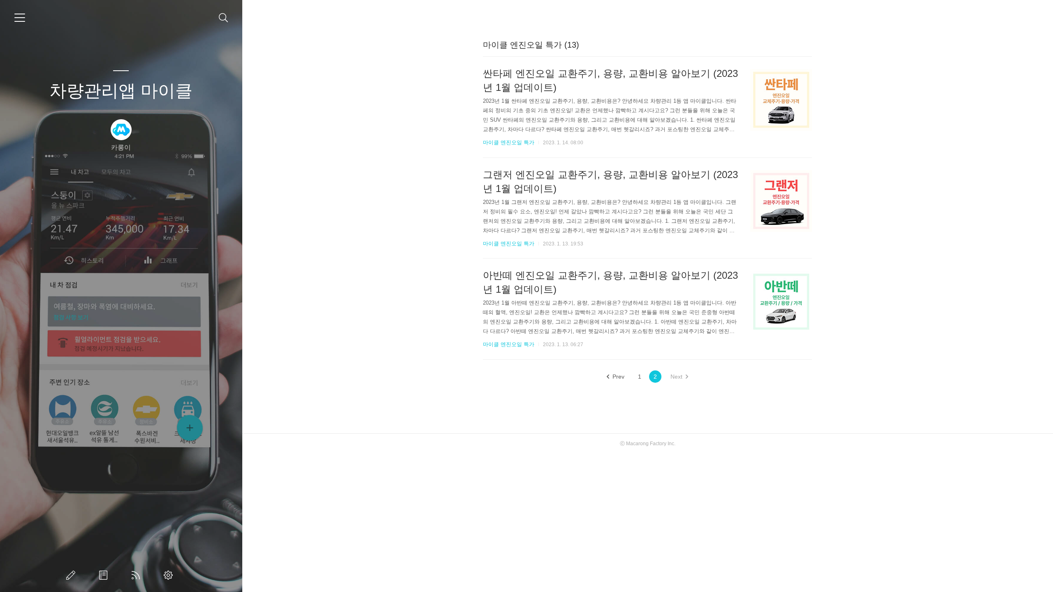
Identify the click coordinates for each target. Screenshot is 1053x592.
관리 (170, 575)
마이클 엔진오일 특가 (508, 142)
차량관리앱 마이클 (121, 90)
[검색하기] (223, 18)
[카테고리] (19, 17)
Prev (618, 376)
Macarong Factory (646, 443)
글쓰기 (72, 575)
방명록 (105, 575)
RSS (137, 575)
